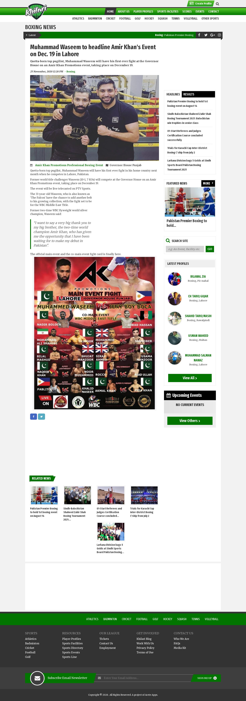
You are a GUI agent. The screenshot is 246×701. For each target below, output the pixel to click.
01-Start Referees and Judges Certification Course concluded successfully (185, 135)
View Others (189, 420)
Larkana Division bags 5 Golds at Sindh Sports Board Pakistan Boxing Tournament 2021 (189, 165)
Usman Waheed (198, 336)
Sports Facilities (72, 643)
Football (142, 619)
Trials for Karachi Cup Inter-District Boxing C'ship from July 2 (142, 512)
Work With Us (145, 643)
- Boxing (70, 71)
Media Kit (180, 648)
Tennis (195, 619)
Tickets (104, 638)
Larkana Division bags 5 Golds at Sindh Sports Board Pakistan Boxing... (110, 548)
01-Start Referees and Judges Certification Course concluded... (109, 512)
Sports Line (69, 657)
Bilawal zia (198, 276)
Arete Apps (151, 694)
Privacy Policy (145, 648)
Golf (155, 619)
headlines (173, 94)
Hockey (167, 619)
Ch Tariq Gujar (198, 296)
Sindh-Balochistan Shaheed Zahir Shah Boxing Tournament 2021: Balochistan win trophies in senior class (189, 118)
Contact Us (106, 643)
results (188, 94)
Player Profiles (71, 638)
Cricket (126, 619)
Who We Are (181, 638)
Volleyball (211, 619)
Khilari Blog (144, 638)
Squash (181, 619)
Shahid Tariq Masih (198, 316)
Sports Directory (72, 648)
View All (188, 378)
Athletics (92, 619)
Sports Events (71, 652)
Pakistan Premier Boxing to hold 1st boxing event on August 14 (168, 35)
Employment (107, 648)
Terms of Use (145, 652)
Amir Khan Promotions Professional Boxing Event (69, 165)
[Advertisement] (126, 218)
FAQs (177, 643)
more (206, 183)
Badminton (110, 619)
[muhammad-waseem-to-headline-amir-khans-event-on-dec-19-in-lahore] (33, 417)
